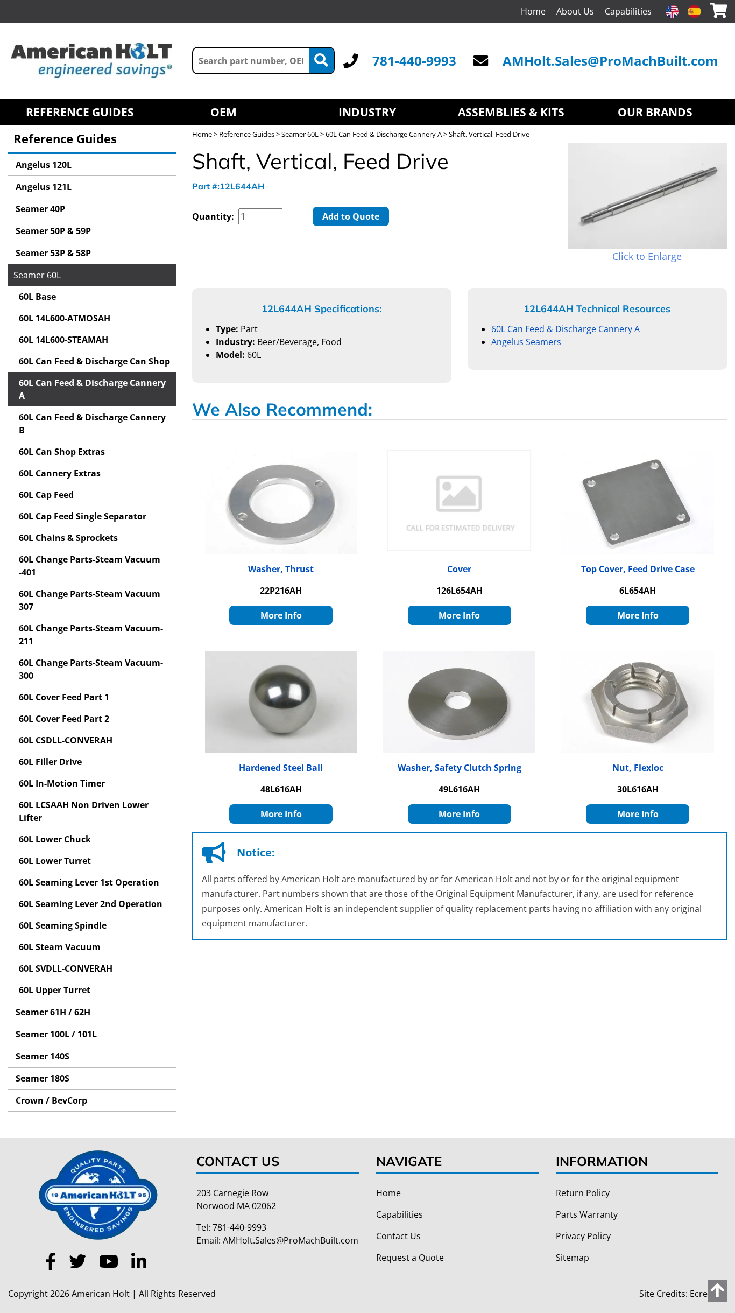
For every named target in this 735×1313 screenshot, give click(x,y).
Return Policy (583, 1193)
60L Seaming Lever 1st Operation (89, 882)
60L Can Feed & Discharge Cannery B (92, 423)
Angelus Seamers (526, 342)
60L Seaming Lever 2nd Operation (90, 904)
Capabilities (628, 11)
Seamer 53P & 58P (52, 253)
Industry (367, 112)
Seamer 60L (37, 275)
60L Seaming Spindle (63, 925)
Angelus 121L (42, 187)
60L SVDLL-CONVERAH (65, 968)
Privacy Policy (583, 1236)
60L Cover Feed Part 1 (64, 697)
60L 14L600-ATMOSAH (64, 318)
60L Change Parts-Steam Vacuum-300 (91, 669)
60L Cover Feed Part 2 (64, 719)
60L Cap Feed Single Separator (82, 516)
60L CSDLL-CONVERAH (65, 740)
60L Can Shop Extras (62, 452)
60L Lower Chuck (55, 839)
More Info (281, 615)
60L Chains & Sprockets (68, 538)
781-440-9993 (414, 60)
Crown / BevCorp (50, 1100)
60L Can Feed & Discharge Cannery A (92, 389)
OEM (223, 112)
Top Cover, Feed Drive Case (638, 569)
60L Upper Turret (54, 990)
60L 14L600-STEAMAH (63, 340)
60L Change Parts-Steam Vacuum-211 (91, 634)
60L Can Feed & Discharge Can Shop (94, 361)
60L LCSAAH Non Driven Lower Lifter (84, 811)
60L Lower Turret (55, 861)
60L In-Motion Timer (62, 783)
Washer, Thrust (281, 569)
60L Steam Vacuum (60, 947)
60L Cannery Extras (60, 473)
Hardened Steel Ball (281, 768)
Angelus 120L (42, 165)
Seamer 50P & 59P (52, 231)
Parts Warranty (587, 1214)
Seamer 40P (39, 209)
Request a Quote (410, 1257)
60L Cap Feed (46, 495)
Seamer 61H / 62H (51, 1012)
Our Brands (655, 112)
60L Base (37, 297)
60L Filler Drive (50, 762)
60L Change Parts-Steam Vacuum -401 (89, 565)
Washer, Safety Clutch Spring (459, 768)
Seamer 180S (41, 1078)
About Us (575, 11)
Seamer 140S (41, 1056)
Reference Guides (80, 112)
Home (533, 11)
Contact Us (398, 1236)
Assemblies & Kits (511, 112)
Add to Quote (350, 216)
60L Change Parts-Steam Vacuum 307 (89, 600)
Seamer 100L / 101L (55, 1034)
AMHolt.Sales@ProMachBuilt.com (610, 60)
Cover (459, 569)
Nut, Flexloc (637, 768)
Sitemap (572, 1257)
